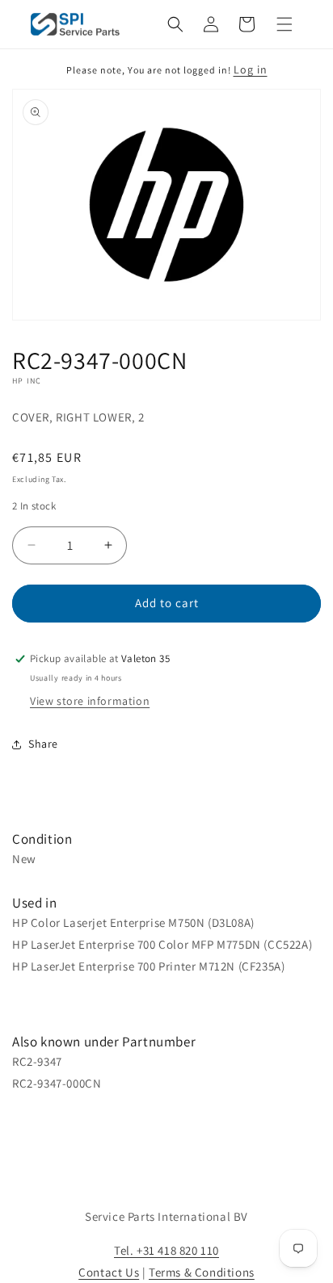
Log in (251, 69)
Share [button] (43, 743)
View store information (90, 701)
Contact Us (108, 1272)
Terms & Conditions (202, 1272)
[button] (175, 24)
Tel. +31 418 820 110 (166, 1250)
